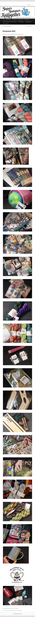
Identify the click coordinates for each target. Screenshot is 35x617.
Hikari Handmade (6, 145)
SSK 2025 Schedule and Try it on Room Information (10, 21)
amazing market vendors (14, 608)
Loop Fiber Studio (6, 210)
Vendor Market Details (28, 21)
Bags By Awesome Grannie (7, 455)
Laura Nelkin (5, 277)
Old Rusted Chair (6, 321)
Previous (28, 26)
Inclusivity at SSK (8, 19)
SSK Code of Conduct (21, 21)
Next (31, 26)
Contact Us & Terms (5, 23)
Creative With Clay (6, 564)
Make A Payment (20, 19)
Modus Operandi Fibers (7, 299)
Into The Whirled (6, 56)
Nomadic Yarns (6, 522)
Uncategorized (11, 610)
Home (3, 19)
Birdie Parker (5, 366)
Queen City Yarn (6, 78)
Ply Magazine (5, 477)
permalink (20, 610)
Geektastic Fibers (6, 544)
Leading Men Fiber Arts (7, 123)
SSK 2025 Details (26, 19)
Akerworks (5, 433)
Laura (10, 26)
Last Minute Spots (14, 19)
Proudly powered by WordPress (17, 613)
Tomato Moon (6, 232)
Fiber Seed (5, 388)
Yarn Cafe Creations (6, 165)
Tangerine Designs (6, 606)
